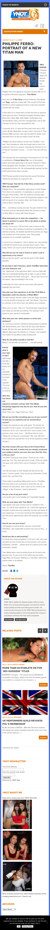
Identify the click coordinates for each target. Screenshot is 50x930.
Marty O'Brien (18, 664)
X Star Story (17, 99)
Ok (19, 926)
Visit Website (9, 619)
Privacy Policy (27, 926)
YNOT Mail (16, 780)
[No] (47, 923)
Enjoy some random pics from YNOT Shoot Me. (19, 798)
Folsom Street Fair (21, 160)
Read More (43, 685)
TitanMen (11, 565)
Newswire (17, 717)
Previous (40, 630)
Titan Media (31, 94)
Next (45, 630)
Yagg (8, 102)
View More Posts (21, 619)
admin (20, 40)
